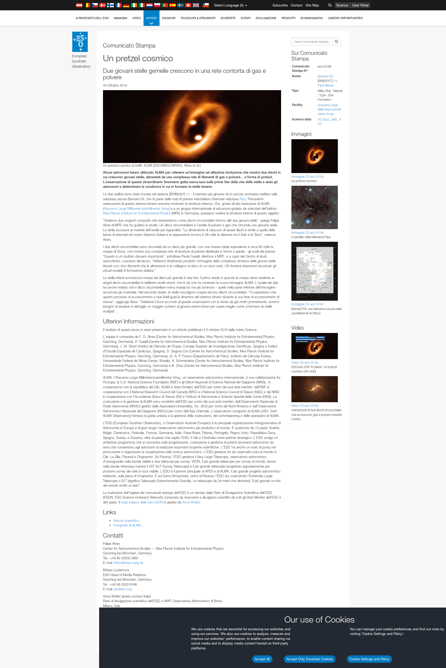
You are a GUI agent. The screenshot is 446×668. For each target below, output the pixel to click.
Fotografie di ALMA (127, 525)
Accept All (262, 659)
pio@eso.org (123, 589)
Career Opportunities (345, 18)
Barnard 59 (325, 76)
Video (136, 18)
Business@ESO (312, 18)
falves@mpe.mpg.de (128, 563)
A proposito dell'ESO (92, 18)
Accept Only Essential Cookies (309, 659)
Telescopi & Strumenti (198, 18)
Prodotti (289, 18)
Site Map (312, 5)
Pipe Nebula (325, 85)
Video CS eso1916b (304, 406)
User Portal (360, 5)
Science (342, 5)
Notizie (151, 18)
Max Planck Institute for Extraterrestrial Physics (137, 213)
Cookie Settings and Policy (369, 659)
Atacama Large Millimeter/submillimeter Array (136, 208)
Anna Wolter (191, 502)
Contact (296, 5)
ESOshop (169, 18)
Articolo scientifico (126, 520)
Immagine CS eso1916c (307, 304)
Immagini (120, 18)
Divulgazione (266, 18)
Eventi (246, 18)
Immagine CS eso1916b (307, 233)
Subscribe (280, 5)
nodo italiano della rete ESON (142, 502)
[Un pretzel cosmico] (192, 126)
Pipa (243, 199)
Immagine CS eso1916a (307, 176)
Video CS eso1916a (304, 362)
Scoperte (228, 18)
